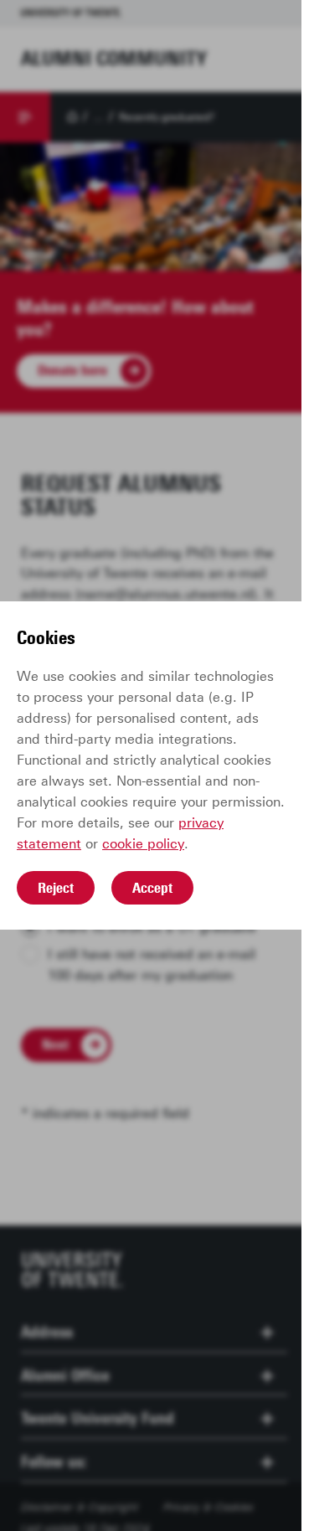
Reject (56, 887)
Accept (152, 887)
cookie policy (143, 844)
